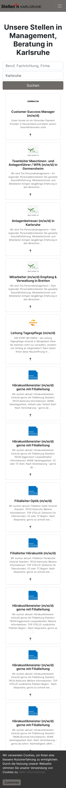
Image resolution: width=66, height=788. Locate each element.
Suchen (33, 85)
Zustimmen (11, 782)
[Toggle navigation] (60, 5)
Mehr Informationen (32, 772)
